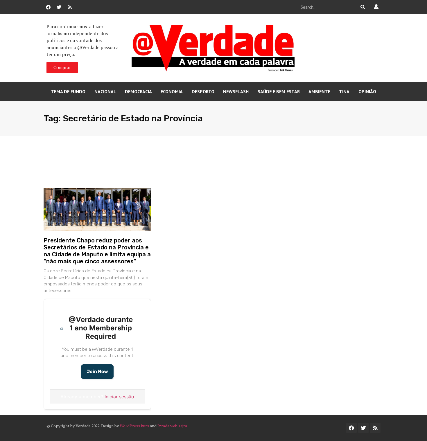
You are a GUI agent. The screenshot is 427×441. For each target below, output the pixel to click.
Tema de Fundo (68, 91)
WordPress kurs (134, 426)
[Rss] (69, 7)
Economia (172, 91)
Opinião (367, 91)
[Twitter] (59, 7)
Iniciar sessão (119, 396)
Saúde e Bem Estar (279, 91)
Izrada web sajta (172, 426)
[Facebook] (48, 7)
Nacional (105, 91)
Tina (344, 91)
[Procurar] (363, 7)
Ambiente (319, 91)
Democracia (138, 91)
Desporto (203, 91)
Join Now (97, 371)
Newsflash (236, 91)
